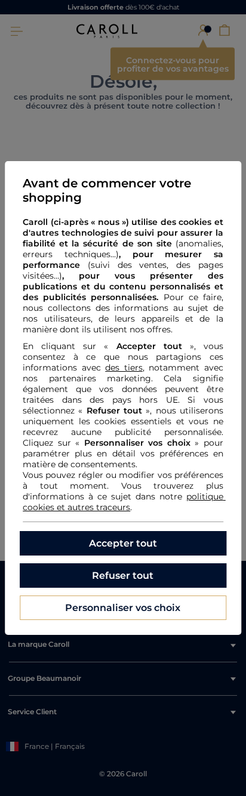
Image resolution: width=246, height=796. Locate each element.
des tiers (124, 367)
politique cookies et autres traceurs (124, 502)
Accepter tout (123, 543)
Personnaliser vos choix (122, 607)
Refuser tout (122, 575)
